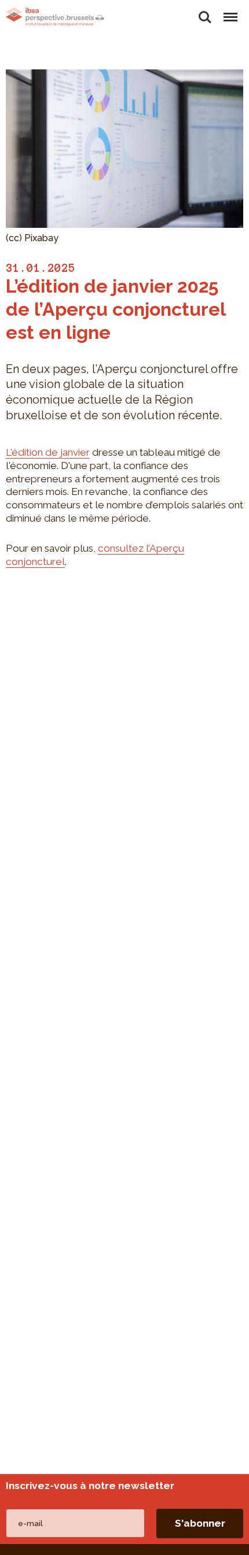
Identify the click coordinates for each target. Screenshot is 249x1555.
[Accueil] (55, 17)
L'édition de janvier (48, 452)
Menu (230, 10)
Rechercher (205, 10)
